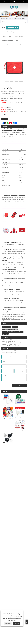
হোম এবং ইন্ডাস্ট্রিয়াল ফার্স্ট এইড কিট (8, 341)
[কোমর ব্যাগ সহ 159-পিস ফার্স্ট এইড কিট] (20, 424)
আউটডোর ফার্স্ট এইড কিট (7, 327)
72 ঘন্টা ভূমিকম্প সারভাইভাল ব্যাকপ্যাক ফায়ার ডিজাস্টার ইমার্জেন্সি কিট (8, 418)
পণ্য (4, 18)
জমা (19, 385)
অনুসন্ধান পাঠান (5, 118)
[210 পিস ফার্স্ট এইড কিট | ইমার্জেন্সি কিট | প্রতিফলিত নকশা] (20, 398)
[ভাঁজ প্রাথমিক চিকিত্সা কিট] (14, 67)
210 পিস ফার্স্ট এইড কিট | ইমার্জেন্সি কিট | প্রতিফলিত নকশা (20, 405)
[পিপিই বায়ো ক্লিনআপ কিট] (8, 398)
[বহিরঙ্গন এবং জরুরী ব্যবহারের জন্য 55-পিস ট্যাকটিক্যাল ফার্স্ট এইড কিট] (20, 411)
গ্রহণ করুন (17, 623)
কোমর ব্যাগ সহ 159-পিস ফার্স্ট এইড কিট (20, 431)
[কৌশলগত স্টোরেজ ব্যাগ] (8, 437)
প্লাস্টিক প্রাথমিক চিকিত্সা (6, 346)
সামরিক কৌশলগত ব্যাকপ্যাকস (7, 344)
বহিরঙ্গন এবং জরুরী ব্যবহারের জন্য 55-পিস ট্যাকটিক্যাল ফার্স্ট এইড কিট (20, 418)
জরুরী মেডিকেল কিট (15, 327)
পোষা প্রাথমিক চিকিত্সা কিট (6, 343)
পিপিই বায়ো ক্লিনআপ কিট (8, 405)
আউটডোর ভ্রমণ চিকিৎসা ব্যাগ (18, 331)
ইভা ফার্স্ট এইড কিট (15, 346)
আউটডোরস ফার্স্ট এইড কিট (10, 18)
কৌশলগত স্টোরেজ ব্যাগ (8, 444)
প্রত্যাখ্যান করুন (8, 623)
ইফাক (15, 344)
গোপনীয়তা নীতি (13, 620)
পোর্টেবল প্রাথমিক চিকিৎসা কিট (8, 331)
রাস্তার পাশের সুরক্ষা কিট (17, 343)
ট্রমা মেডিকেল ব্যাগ (6, 329)
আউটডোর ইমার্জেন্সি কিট (13, 329)
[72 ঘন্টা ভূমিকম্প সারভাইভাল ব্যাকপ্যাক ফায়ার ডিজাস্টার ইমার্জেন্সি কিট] (8, 411)
